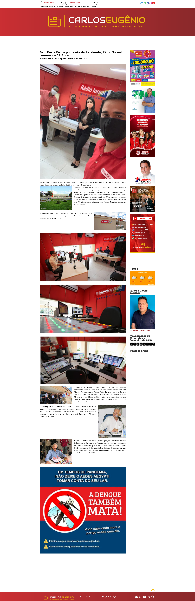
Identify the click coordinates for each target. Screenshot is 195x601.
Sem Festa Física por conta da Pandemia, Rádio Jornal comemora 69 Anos (81, 54)
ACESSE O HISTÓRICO (141, 330)
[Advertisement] (83, 571)
